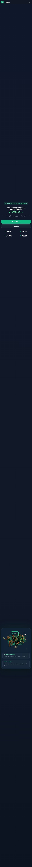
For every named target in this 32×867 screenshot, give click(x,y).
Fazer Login (16, 226)
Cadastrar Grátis (15, 221)
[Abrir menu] (29, 2)
